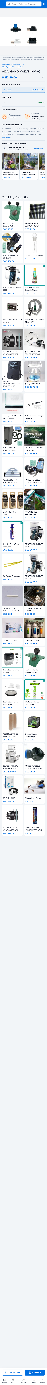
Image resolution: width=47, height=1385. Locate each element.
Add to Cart (14, 1372)
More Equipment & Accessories (13, 64)
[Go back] (3, 4)
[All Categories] (43, 4)
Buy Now (36, 1372)
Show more (6, 137)
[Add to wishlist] (43, 77)
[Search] (9, 4)
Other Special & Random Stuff (12, 67)
